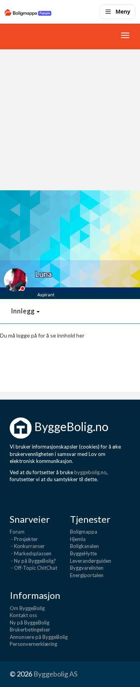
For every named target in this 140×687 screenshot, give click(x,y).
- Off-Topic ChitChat (33, 568)
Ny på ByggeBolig (29, 622)
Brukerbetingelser (30, 629)
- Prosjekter (24, 539)
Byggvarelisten (86, 568)
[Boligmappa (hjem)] (28, 11)
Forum (17, 532)
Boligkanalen (84, 546)
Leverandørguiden (90, 561)
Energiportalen (86, 575)
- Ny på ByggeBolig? (33, 561)
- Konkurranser (27, 546)
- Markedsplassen (30, 553)
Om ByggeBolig (27, 608)
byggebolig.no (90, 472)
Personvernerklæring (33, 644)
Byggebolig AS (55, 674)
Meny (123, 11)
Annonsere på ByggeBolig (39, 637)
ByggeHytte (83, 553)
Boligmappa (83, 532)
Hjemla (78, 539)
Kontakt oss (23, 615)
